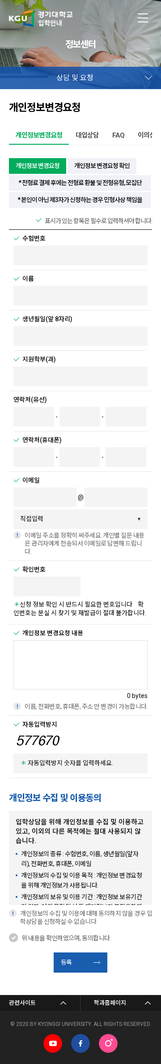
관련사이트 (22, 1002)
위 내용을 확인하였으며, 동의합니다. (66, 938)
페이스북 (80, 1043)
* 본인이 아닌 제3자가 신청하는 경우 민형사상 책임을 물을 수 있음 (79, 202)
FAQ (118, 135)
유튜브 (52, 1043)
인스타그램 (108, 1043)
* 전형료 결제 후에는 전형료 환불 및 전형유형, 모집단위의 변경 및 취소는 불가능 (80, 185)
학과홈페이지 (110, 1002)
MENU (143, 18)
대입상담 (87, 135)
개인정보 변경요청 (37, 165)
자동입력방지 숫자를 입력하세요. (66, 763)
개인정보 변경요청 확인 (102, 165)
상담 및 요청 (74, 77)
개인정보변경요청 (39, 135)
